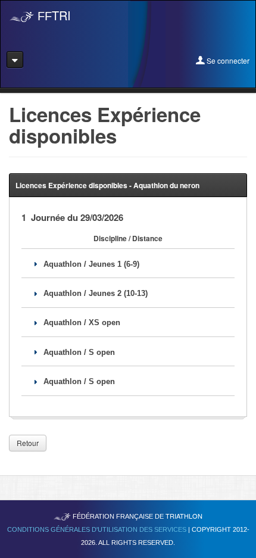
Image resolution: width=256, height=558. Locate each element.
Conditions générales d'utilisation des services (97, 529)
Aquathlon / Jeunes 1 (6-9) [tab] (91, 264)
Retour (28, 443)
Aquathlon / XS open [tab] (81, 322)
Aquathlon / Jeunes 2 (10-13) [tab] (95, 293)
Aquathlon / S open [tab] (79, 352)
